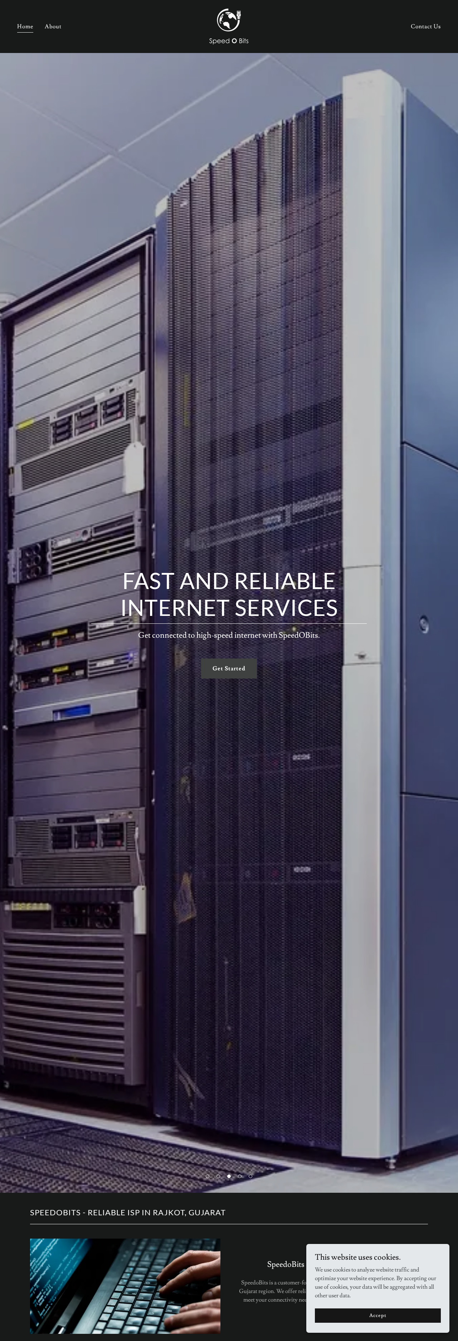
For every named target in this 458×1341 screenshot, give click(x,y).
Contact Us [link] (426, 26)
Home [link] (25, 26)
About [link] (53, 26)
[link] (228, 25)
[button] (207, 1176)
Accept (377, 1315)
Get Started (229, 668)
